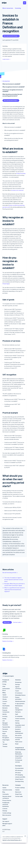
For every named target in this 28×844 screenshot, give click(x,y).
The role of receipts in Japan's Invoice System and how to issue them (13, 579)
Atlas (3, 686)
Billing (4, 692)
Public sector (18, 741)
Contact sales (17, 622)
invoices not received (17, 190)
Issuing (4, 718)
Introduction (6, 81)
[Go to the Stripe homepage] (4, 674)
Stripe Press (18, 794)
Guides (4, 787)
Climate (4, 699)
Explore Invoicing (7, 641)
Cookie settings (6, 813)
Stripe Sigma (5, 740)
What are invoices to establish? (11, 84)
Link (3, 720)
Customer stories (7, 790)
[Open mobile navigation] (24, 2)
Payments (5, 729)
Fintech (17, 720)
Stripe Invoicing (20, 173)
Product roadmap (20, 787)
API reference (19, 770)
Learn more (6, 59)
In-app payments (19, 703)
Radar (4, 733)
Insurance (17, 729)
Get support (5, 821)
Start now (6, 622)
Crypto (4, 703)
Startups (17, 684)
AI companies (18, 716)
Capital (4, 695)
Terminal (4, 744)
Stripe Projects (19, 779)
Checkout (5, 697)
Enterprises (18, 682)
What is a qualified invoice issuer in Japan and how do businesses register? (14, 589)
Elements (5, 708)
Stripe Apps (5, 283)
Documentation (19, 768)
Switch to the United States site (11, 840)
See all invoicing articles (9, 572)
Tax (3, 742)
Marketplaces (19, 705)
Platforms (18, 712)
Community (5, 794)
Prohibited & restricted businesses (5, 804)
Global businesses (20, 701)
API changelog (19, 775)
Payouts (4, 731)
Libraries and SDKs (20, 777)
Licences (4, 808)
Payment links (6, 727)
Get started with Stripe (10, 36)
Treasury (4, 746)
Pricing (4, 684)
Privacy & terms (6, 800)
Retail (16, 744)
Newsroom (18, 792)
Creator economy (20, 718)
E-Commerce (18, 693)
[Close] (25, 836)
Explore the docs (7, 660)
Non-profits (18, 735)
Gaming (17, 723)
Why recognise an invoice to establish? (13, 87)
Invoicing (18, 8)
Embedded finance (20, 695)
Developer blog (19, 781)
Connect (4, 701)
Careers (17, 790)
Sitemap (4, 810)
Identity (4, 714)
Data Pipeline (6, 705)
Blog (3, 792)
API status (18, 772)
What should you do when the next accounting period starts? (12, 95)
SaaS (16, 714)
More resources (7, 8)
